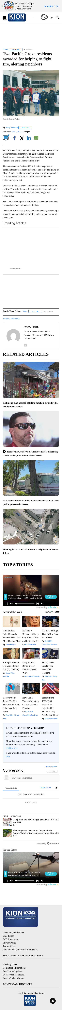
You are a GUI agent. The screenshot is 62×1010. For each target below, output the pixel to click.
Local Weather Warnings (14, 978)
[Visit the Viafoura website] (53, 843)
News (25, 311)
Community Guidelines (13, 932)
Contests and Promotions (14, 968)
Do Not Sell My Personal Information (20, 949)
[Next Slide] (57, 247)
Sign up (54, 766)
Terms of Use (9, 946)
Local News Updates (12, 971)
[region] (31, 805)
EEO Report (8, 936)
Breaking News (10, 964)
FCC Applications (11, 939)
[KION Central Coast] (20, 17)
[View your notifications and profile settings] (56, 788)
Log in (47, 766)
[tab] (11, 787)
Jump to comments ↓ (12, 318)
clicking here (12, 748)
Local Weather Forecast (13, 974)
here (8, 756)
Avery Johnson (11, 128)
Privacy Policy (9, 943)
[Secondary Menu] (6, 17)
